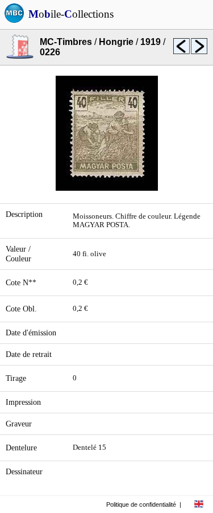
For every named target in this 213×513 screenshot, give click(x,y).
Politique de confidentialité (141, 504)
